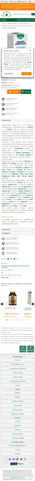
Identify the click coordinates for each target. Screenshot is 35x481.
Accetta (26, 73)
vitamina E (21, 172)
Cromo (24, 176)
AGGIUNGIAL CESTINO (15, 92)
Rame (13, 176)
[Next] (33, 304)
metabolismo (19, 148)
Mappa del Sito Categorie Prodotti (11, 479)
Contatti (17, 449)
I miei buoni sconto (17, 434)
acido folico (23, 193)
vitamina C (5, 172)
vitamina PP (21, 170)
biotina (26, 167)
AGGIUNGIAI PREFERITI (28, 92)
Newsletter (18, 454)
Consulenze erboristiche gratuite (18, 445)
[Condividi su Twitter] (11, 259)
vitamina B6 (6, 191)
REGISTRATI (23, 1)
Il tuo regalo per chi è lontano (18, 381)
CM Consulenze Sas (17, 470)
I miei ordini (17, 429)
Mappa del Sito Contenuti (26, 479)
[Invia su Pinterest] (14, 259)
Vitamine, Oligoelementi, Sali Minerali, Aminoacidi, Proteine (17, 26)
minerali (9, 129)
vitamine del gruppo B (10, 163)
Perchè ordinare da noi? (17, 364)
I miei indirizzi (17, 425)
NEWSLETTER (29, 20)
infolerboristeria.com (8, 471)
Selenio (30, 176)
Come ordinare (18, 405)
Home (3, 23)
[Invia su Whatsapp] (17, 259)
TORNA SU (31, 350)
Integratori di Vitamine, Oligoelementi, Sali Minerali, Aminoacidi (15, 266)
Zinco (26, 174)
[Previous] (2, 304)
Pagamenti (18, 397)
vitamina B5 (22, 189)
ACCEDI (14, 1)
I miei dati (17, 421)
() (32, 1)
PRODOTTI (20, 20)
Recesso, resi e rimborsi (17, 414)
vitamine (30, 127)
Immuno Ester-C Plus (10, 308)
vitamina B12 (15, 195)
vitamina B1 (12, 184)
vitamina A (27, 161)
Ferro (31, 174)
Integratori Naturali (23, 23)
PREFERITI (5, 1)
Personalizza (8, 73)
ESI (2, 272)
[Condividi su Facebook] (8, 259)
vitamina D (13, 172)
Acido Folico (6, 170)
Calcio (22, 174)
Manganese (5, 176)
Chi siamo (17, 360)
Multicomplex (5, 277)
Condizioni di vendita (17, 401)
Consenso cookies (18, 377)
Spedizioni (17, 392)
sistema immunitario (23, 153)
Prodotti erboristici (11, 23)
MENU (4, 20)
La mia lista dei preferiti (17, 438)
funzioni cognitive (25, 155)
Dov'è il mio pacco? (17, 409)
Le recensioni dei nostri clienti (18, 368)
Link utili (17, 385)
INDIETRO (23, 350)
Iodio (18, 176)
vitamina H (19, 167)
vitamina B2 (6, 187)
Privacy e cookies (17, 372)
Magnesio (15, 174)
